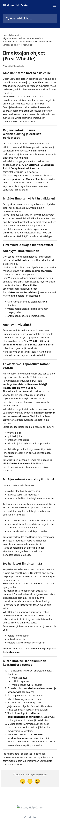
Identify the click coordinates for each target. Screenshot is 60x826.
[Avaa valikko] (54, 5)
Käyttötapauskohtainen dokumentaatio (22, 38)
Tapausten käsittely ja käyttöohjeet (35, 41)
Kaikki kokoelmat (11, 35)
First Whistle (9, 41)
